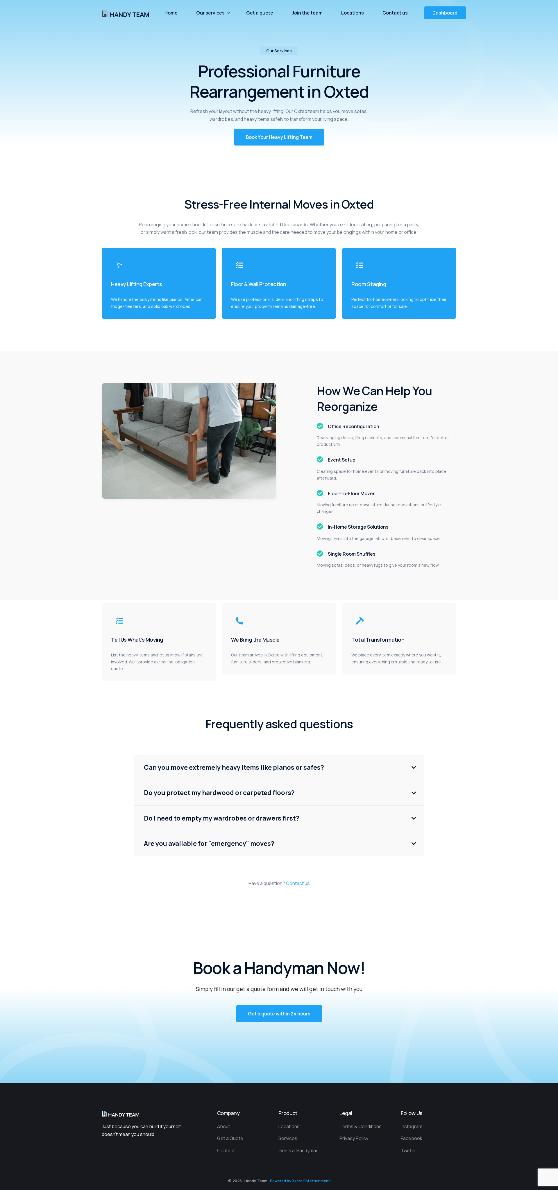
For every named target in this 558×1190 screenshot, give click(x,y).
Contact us (298, 883)
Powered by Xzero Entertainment (300, 1180)
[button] (279, 137)
